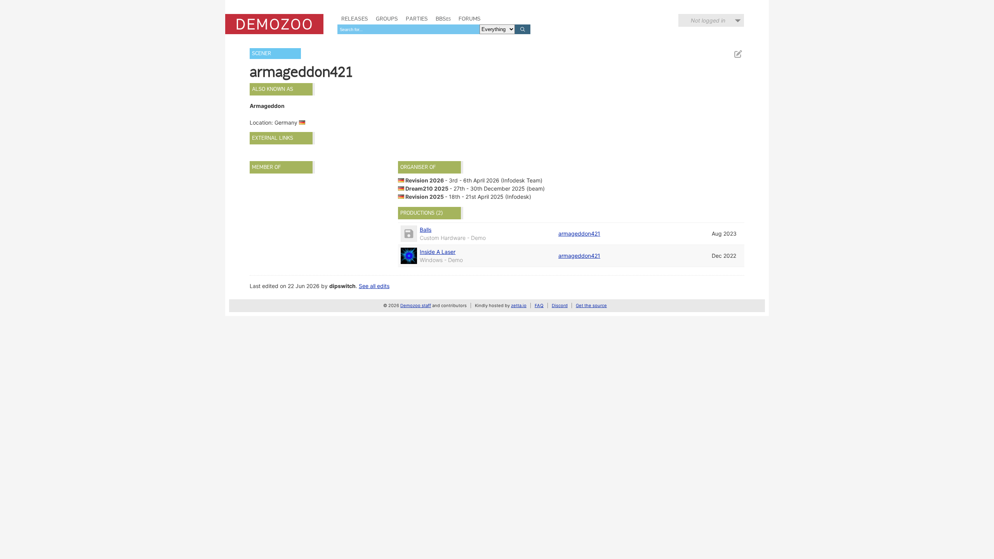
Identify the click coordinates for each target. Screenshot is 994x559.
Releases (354, 18)
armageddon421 (579, 233)
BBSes (443, 18)
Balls (425, 229)
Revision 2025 (424, 196)
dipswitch (342, 286)
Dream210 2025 (427, 188)
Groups (387, 18)
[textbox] (408, 29)
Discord (560, 305)
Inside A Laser (437, 251)
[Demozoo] (274, 24)
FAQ (539, 305)
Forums (470, 18)
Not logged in (708, 20)
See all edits (374, 286)
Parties (417, 18)
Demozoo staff (415, 305)
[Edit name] (737, 54)
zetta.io (519, 305)
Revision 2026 (424, 180)
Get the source (591, 305)
